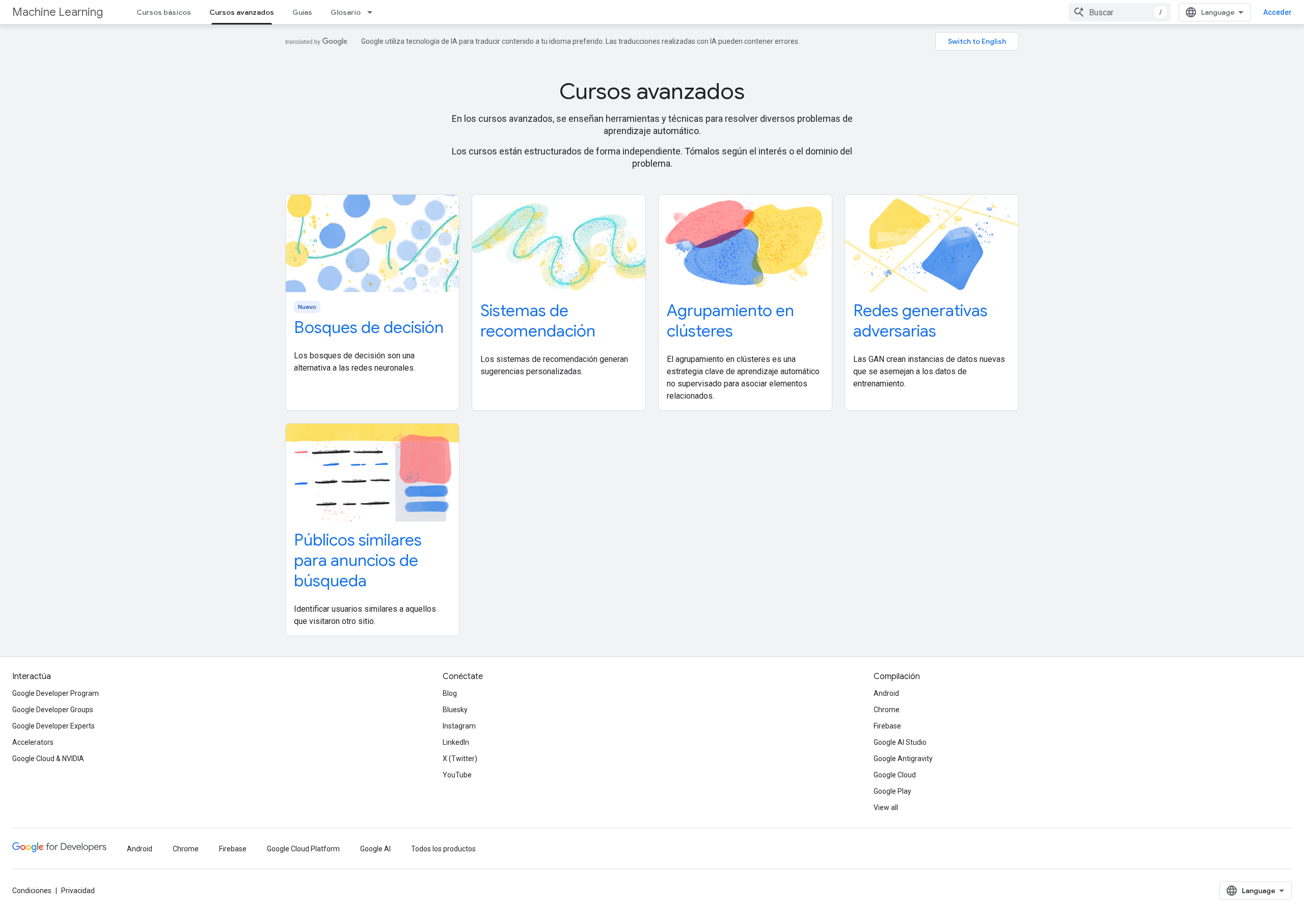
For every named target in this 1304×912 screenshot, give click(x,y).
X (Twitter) (460, 758)
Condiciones (31, 891)
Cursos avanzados (241, 12)
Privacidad (78, 891)
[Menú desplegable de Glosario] (373, 12)
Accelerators (32, 742)
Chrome (887, 710)
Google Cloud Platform (303, 849)
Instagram (459, 726)
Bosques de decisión (369, 327)
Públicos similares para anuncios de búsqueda (358, 560)
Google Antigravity (903, 758)
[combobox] (1120, 12)
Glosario (346, 12)
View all (886, 807)
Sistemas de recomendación (537, 320)
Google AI (375, 849)
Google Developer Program (55, 693)
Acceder (1277, 12)
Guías (302, 12)
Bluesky (455, 710)
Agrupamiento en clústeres (730, 320)
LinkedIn (456, 742)
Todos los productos (443, 849)
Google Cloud (895, 775)
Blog (450, 693)
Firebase (887, 726)
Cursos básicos (164, 12)
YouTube (457, 775)
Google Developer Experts (53, 726)
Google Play (892, 791)
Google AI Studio (900, 742)
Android (886, 693)
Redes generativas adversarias (920, 320)
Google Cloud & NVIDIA (48, 758)
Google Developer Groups (52, 710)
